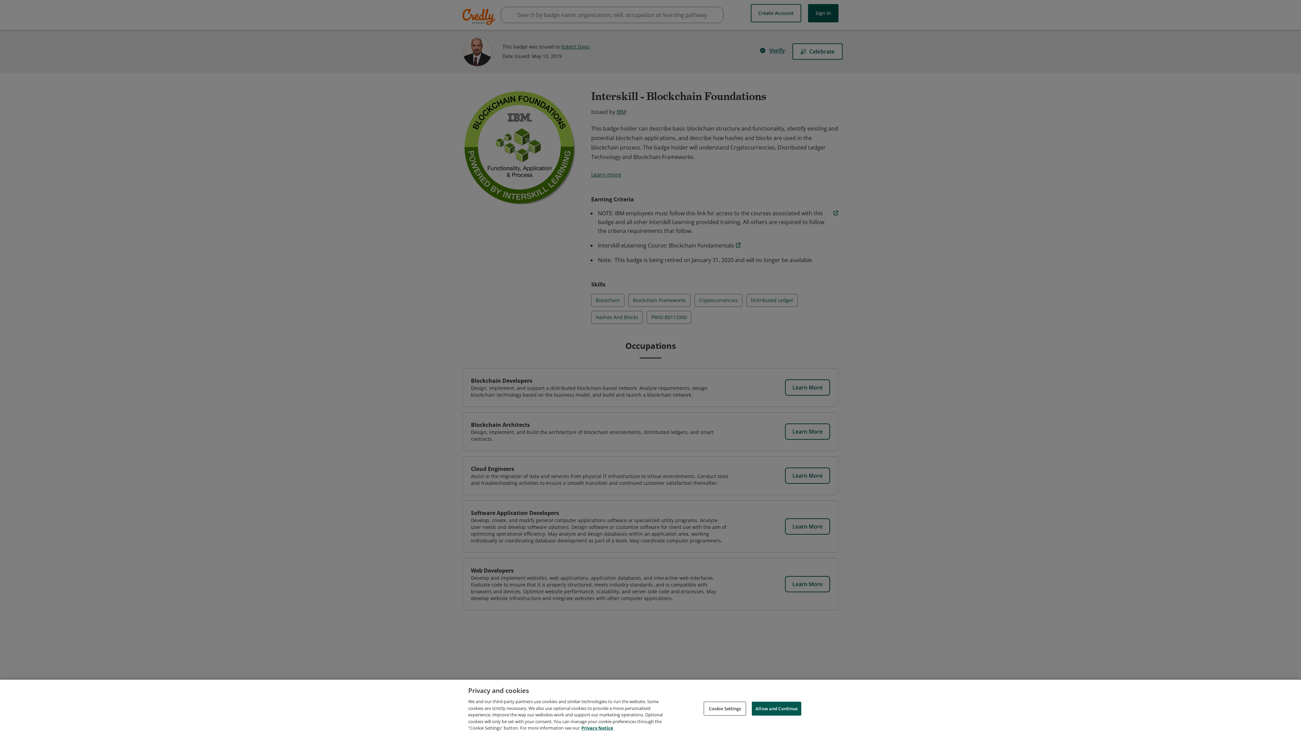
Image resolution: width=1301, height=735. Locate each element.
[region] (650, 707)
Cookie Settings (725, 708)
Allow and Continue (777, 708)
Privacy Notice (597, 728)
